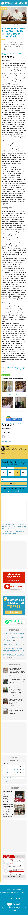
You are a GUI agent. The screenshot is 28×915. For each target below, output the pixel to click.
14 (4, 772)
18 (17, 772)
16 (10, 772)
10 (14, 769)
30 (10, 777)
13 (23, 769)
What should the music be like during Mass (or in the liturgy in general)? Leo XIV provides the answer (16, 701)
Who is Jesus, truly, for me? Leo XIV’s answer (8, 793)
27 (23, 775)
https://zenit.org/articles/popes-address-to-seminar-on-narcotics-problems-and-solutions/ (13, 370)
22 (7, 775)
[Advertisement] (14, 512)
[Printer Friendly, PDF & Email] (5, 375)
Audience (18, 889)
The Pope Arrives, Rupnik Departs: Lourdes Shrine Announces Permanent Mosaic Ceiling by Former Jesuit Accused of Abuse (17, 671)
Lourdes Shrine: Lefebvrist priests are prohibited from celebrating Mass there (17, 681)
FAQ (14, 889)
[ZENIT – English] (8, 3)
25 (17, 775)
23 (10, 775)
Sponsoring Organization (6, 892)
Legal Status (17, 892)
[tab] (8, 856)
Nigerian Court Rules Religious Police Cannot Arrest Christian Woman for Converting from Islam (13, 656)
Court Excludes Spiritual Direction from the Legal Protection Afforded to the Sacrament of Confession (13, 639)
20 (23, 772)
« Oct (4, 781)
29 (7, 777)
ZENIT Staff (20, 53)
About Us (9, 889)
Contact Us (14, 895)
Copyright (24, 892)
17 (14, 772)
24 (14, 775)
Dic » (7, 781)
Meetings (3, 8)
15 (7, 772)
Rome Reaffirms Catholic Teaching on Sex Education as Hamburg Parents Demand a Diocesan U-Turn (16, 711)
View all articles (6, 441)
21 (4, 775)
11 (17, 769)
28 (4, 777)
